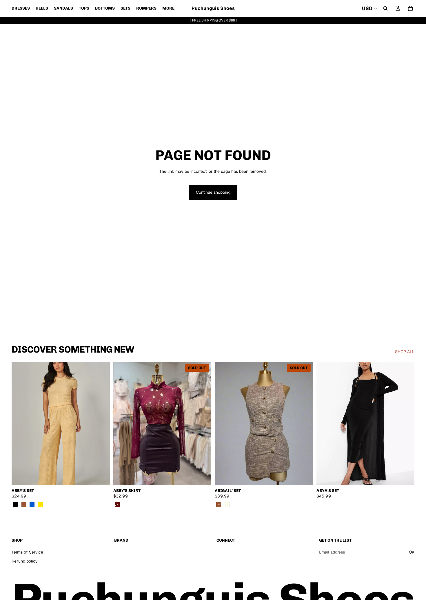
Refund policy (25, 561)
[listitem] (168, 8)
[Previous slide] (20, 423)
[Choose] (101, 476)
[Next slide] (101, 423)
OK (411, 552)
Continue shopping (213, 192)
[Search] (385, 8)
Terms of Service (27, 552)
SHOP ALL (404, 351)
